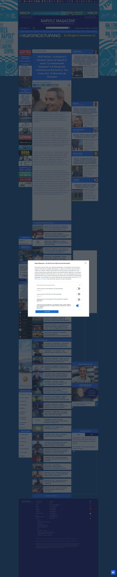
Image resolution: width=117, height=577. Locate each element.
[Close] (86, 263)
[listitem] (58, 285)
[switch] (78, 289)
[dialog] (58, 288)
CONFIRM (47, 311)
